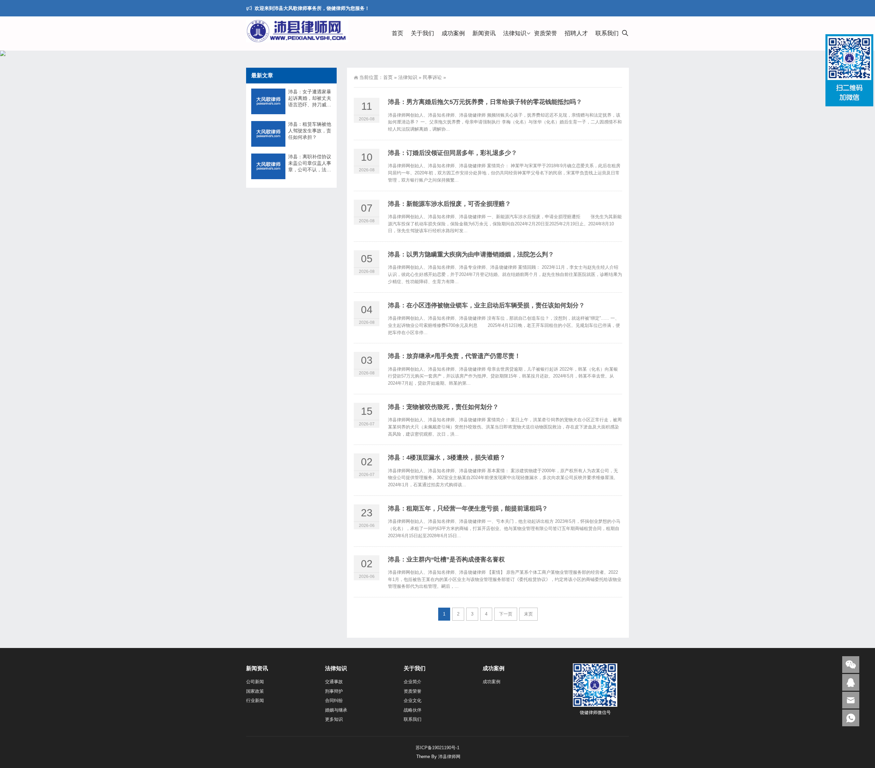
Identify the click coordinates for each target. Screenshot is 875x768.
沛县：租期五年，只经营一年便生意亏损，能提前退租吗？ (468, 508)
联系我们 (607, 33)
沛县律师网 (449, 756)
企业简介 (412, 681)
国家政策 (255, 691)
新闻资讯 (484, 33)
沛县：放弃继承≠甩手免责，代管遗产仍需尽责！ (454, 356)
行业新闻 (255, 700)
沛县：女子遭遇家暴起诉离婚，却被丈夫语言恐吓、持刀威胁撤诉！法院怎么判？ (309, 98)
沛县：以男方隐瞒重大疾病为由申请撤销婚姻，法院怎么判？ (471, 254)
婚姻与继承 (336, 710)
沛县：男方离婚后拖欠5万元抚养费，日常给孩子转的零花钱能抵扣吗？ (485, 101)
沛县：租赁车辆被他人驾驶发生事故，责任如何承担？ (309, 130)
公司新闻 (255, 681)
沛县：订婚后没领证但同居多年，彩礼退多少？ (452, 152)
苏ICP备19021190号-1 (437, 747)
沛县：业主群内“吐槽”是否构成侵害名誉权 (446, 559)
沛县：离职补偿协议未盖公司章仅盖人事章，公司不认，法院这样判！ (309, 163)
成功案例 (453, 33)
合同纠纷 (334, 700)
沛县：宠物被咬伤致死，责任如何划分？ (443, 406)
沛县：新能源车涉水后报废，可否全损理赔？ (449, 203)
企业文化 (412, 700)
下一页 (505, 614)
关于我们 (422, 33)
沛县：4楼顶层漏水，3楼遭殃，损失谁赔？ (447, 457)
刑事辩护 (334, 691)
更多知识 (334, 719)
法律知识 (514, 33)
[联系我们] (850, 682)
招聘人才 (576, 33)
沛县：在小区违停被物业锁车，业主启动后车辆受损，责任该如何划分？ (486, 305)
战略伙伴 (412, 710)
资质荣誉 (545, 33)
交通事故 (334, 681)
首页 (397, 33)
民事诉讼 (432, 77)
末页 (528, 614)
